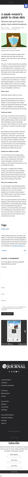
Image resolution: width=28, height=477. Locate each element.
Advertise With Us (6, 380)
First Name (14, 460)
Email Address (14, 454)
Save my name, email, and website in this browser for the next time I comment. (13, 308)
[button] (26, 6)
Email (3, 294)
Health (3, 229)
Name (3, 287)
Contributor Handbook (7, 385)
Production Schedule (7, 418)
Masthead (4, 404)
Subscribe (4, 420)
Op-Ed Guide (4, 407)
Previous (4, 250)
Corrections (4, 390)
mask (7, 229)
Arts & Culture (6, 29)
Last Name (14, 466)
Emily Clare (5, 27)
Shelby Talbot (11, 48)
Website (3, 300)
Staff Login (4, 410)
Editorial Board (5, 393)
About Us (3, 423)
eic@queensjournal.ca (18, 246)
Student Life (16, 29)
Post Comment (7, 313)
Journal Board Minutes (7, 415)
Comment (4, 267)
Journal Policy (5, 401)
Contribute (4, 382)
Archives (3, 396)
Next (25, 250)
